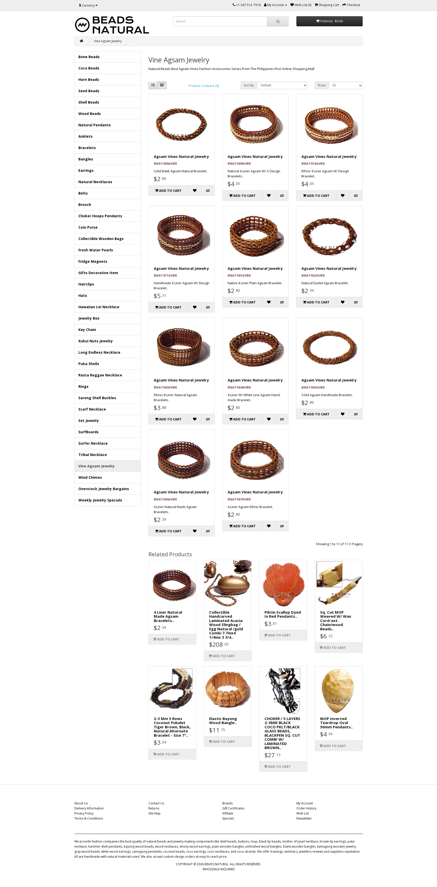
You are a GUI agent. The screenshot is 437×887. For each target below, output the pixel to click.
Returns (153, 808)
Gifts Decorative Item (98, 272)
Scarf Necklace (92, 409)
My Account (304, 803)
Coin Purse (88, 227)
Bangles (85, 159)
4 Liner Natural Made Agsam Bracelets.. (168, 616)
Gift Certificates (233, 808)
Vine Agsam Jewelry (108, 41)
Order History (306, 808)
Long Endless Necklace (99, 352)
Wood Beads (89, 113)
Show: (322, 85)
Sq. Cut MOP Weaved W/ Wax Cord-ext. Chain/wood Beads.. (335, 620)
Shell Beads (88, 102)
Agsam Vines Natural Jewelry (181, 156)
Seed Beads (88, 90)
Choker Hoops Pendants (100, 215)
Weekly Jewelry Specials (100, 500)
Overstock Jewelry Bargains (103, 488)
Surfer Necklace (93, 443)
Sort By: (249, 85)
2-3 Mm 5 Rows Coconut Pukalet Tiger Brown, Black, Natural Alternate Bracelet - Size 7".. (172, 727)
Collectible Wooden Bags (101, 238)
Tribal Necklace (92, 454)
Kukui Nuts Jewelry (95, 341)
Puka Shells (88, 363)
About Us (81, 803)
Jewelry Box (88, 318)
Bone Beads (89, 56)
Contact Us (156, 803)
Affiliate (227, 813)
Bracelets (87, 147)
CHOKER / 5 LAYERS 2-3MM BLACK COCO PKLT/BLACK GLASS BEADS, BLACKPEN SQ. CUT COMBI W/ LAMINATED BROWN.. (282, 733)
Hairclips (86, 284)
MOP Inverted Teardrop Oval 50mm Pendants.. (336, 722)
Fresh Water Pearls (95, 250)
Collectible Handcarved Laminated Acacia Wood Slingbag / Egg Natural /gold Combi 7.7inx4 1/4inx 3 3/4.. (226, 625)
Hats (82, 295)
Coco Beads (88, 68)
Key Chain (87, 329)
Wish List (302, 813)
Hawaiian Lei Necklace (98, 306)
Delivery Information (89, 808)
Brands (227, 803)
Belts (83, 193)
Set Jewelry (88, 420)
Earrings (86, 170)
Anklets (85, 136)
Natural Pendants (94, 125)
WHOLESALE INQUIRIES (219, 869)
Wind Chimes (90, 477)
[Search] (278, 21)
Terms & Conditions (88, 818)
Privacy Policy (84, 813)
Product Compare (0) (204, 86)
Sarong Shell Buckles (97, 397)
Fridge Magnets (92, 261)
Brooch (84, 204)
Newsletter (304, 818)
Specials (228, 818)
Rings (83, 386)
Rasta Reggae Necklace (100, 375)
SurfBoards (88, 431)
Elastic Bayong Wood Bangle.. (223, 720)
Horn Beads (88, 79)
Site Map (154, 813)
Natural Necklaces (95, 181)
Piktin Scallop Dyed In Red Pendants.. (283, 614)
